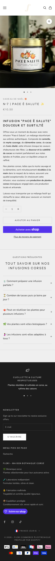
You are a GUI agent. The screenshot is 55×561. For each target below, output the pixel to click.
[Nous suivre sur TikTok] (20, 521)
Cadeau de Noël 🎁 (15, 99)
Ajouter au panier (27, 220)
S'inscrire (14, 437)
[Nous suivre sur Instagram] (12, 521)
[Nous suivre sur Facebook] (4, 521)
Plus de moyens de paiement (27, 236)
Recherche (8, 454)
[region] (27, 379)
